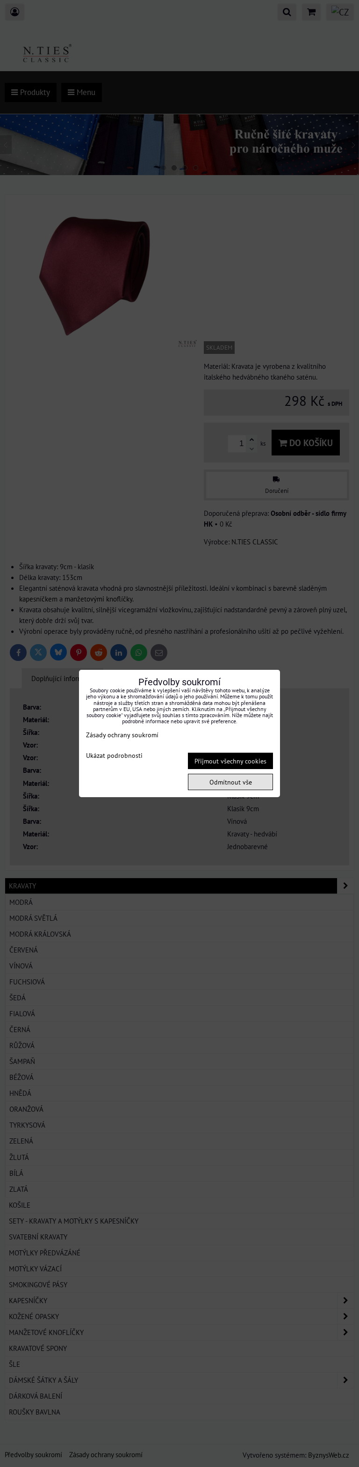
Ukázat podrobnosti (114, 755)
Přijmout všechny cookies (230, 760)
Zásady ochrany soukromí (122, 734)
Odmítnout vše (230, 782)
